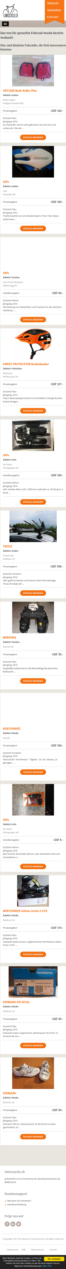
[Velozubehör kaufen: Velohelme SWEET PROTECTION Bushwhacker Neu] (33, 344)
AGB (23, 1249)
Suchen (53, 1249)
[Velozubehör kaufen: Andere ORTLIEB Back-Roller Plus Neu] (33, 70)
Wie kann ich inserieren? (19, 1200)
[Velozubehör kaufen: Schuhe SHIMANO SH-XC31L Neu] (33, 982)
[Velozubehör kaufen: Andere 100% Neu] (33, 162)
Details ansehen (33, 137)
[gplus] (12, 1224)
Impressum (12, 1249)
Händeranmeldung (16, 1204)
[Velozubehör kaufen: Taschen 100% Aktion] (33, 253)
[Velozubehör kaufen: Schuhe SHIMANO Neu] (33, 1073)
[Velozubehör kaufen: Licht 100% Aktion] (33, 435)
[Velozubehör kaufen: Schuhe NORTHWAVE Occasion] (33, 708)
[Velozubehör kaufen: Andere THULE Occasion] (33, 526)
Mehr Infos (47, 1266)
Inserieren (54, 10)
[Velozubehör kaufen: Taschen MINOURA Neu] (33, 617)
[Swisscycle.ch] (17, 11)
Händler (52, 3)
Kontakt (52, 17)
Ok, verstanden (54, 1259)
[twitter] (18, 1224)
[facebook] (7, 1224)
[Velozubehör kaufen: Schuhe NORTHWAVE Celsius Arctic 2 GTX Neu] (33, 891)
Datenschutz (37, 1249)
